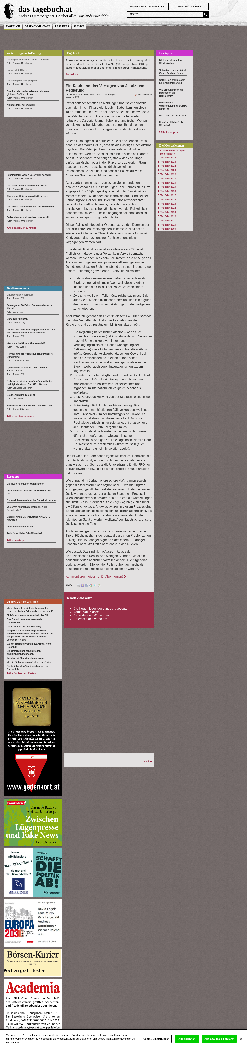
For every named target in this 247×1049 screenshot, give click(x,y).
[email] (78, 585)
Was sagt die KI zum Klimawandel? (26, 343)
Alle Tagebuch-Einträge (22, 227)
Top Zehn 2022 (168, 174)
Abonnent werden (188, 6)
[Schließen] (241, 1039)
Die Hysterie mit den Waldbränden (25, 483)
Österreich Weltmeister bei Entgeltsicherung (31, 500)
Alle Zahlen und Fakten (22, 673)
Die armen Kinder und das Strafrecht (27, 185)
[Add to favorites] (82, 585)
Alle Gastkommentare (21, 416)
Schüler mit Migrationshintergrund (25, 658)
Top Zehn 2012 (168, 216)
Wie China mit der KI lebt (20, 526)
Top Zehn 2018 (168, 191)
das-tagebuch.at (45, 9)
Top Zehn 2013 (168, 212)
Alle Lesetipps (16, 540)
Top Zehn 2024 (168, 166)
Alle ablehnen (186, 1038)
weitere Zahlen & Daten (22, 601)
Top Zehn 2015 (168, 203)
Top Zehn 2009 (168, 229)
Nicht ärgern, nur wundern (21, 105)
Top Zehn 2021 (168, 178)
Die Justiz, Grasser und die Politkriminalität (30, 206)
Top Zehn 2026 (168, 157)
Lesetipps (62, 26)
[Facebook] (86, 585)
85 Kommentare (145, 94)
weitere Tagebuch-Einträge (24, 53)
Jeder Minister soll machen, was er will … (29, 217)
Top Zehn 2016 (168, 199)
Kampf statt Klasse (86, 612)
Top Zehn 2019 (168, 187)
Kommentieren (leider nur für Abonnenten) (94, 576)
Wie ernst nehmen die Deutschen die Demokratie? (171, 92)
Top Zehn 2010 (168, 224)
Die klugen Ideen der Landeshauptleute (100, 608)
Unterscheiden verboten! (90, 619)
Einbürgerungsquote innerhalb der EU (27, 615)
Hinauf (145, 761)
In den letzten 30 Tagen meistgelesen (172, 152)
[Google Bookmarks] (90, 585)
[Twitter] (95, 585)
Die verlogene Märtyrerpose (92, 615)
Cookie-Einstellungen (156, 1038)
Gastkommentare (37, 26)
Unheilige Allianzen (17, 319)
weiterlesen (72, 74)
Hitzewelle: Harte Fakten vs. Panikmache (29, 405)
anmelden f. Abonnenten (146, 6)
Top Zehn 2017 (168, 195)
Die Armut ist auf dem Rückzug (24, 626)
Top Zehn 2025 (168, 161)
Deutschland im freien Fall (21, 395)
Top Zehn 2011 (168, 220)
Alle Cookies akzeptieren (219, 1038)
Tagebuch (13, 26)
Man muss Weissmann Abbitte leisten (27, 196)
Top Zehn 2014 (168, 208)
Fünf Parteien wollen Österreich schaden (29, 175)
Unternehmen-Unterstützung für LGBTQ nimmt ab (173, 105)
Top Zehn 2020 (168, 182)
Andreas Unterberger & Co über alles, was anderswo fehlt (63, 16)
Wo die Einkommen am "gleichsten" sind (29, 662)
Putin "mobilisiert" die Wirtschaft (25, 533)
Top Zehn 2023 (168, 170)
